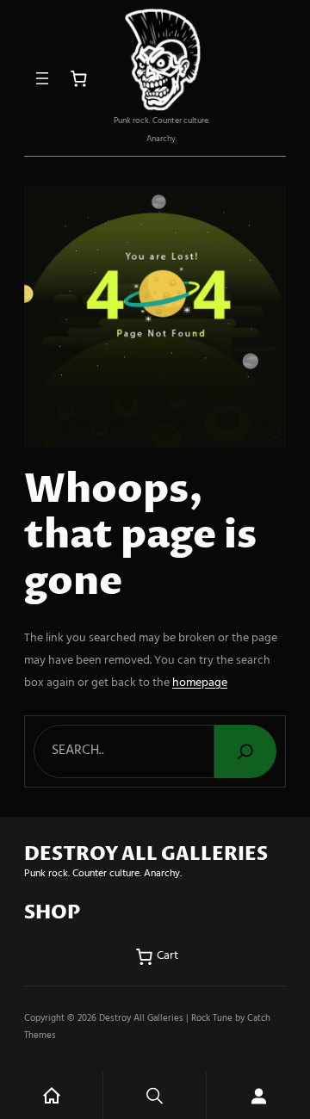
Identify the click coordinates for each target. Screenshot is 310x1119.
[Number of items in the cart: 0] (78, 78)
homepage (199, 683)
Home (51, 1095)
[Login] (258, 1095)
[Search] (245, 751)
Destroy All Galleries (141, 1018)
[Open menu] (42, 78)
